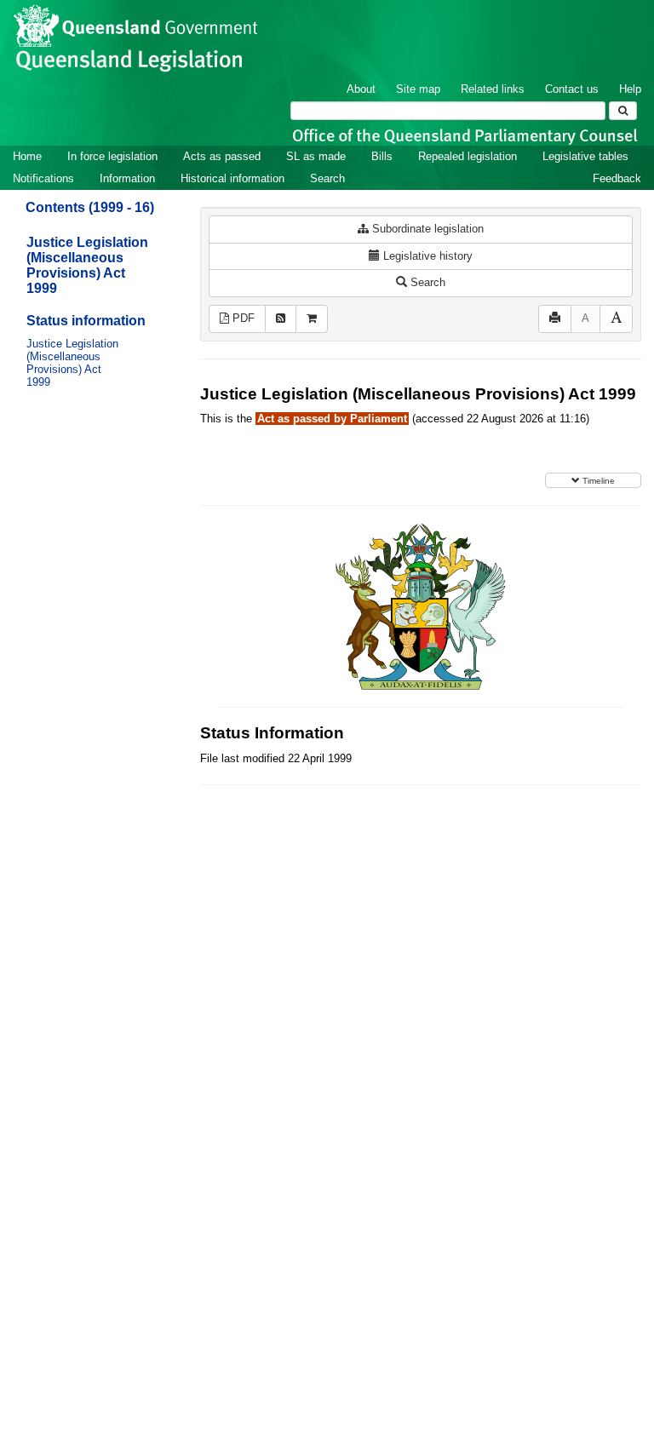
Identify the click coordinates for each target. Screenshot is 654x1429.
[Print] (554, 319)
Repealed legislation (467, 156)
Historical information (232, 178)
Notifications (43, 178)
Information (127, 178)
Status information (86, 320)
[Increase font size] (616, 319)
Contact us (572, 89)
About (361, 89)
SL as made (316, 156)
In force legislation (112, 156)
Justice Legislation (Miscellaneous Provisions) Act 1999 (87, 265)
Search (327, 178)
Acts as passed (222, 156)
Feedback (617, 178)
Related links (493, 89)
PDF (242, 318)
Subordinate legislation (426, 228)
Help (630, 89)
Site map (418, 89)
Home (27, 156)
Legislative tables (585, 156)
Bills (382, 156)
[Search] (623, 110)
